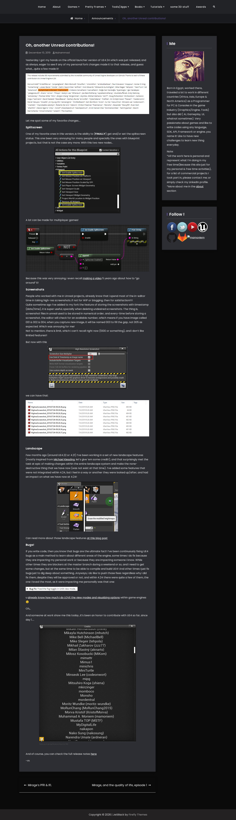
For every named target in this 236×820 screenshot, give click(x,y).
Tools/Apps (119, 7)
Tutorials (156, 7)
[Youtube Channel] (192, 227)
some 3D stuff (179, 7)
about (200, 186)
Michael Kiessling (64, 459)
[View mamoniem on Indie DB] (196, 237)
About (57, 7)
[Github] (172, 237)
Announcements (102, 18)
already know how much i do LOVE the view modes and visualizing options (74, 597)
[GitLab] (182, 237)
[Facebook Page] (172, 227)
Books (139, 7)
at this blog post (97, 538)
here (94, 754)
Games (73, 7)
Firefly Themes (138, 814)
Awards (201, 7)
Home (42, 7)
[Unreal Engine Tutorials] (203, 227)
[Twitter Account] (182, 227)
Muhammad (62, 52)
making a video (92, 278)
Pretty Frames (94, 7)
